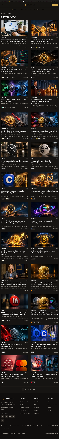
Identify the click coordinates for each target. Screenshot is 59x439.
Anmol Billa (26, 107)
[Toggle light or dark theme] (50, 5)
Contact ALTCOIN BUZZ (52, 425)
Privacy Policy (40, 425)
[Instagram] (2, 420)
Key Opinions (23, 410)
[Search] (2, 5)
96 (30, 389)
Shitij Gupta (25, 47)
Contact (49, 410)
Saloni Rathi (55, 47)
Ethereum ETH (12, 67)
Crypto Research (23, 9)
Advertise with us (5, 428)
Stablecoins (41, 248)
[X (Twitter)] (2, 416)
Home (2, 13)
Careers (49, 407)
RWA (32, 158)
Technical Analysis (34, 9)
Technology (5, 37)
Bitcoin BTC (5, 67)
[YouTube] (6, 416)
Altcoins (33, 67)
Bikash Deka (25, 77)
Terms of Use (4, 425)
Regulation (34, 37)
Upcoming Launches (25, 413)
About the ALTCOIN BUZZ (28, 425)
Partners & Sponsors (52, 404)
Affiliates (49, 402)
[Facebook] (13, 416)
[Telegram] (10, 416)
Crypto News (14, 9)
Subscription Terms (14, 425)
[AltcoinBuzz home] (29, 5)
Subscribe (55, 5)
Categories (44, 9)
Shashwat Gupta (24, 168)
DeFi (10, 280)
